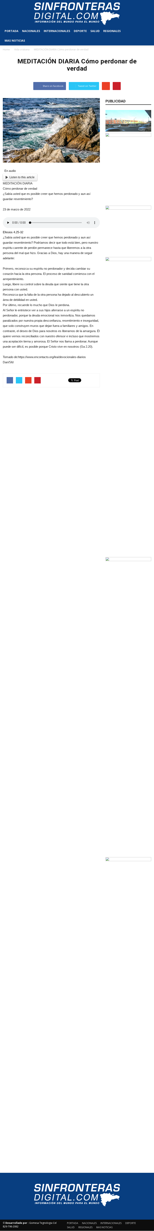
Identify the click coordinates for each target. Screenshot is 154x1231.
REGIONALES (112, 31)
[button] (146, 36)
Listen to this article (21, 177)
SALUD (95, 31)
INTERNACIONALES (57, 31)
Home (6, 49)
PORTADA (11, 31)
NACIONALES (31, 31)
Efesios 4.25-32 (13, 232)
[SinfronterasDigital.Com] (77, 13)
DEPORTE (80, 31)
